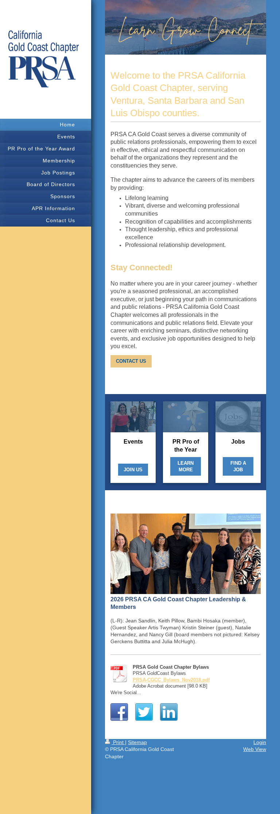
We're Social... (125, 692)
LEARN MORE (186, 466)
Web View (254, 749)
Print (118, 742)
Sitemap (137, 742)
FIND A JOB (238, 466)
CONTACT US (131, 361)
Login (259, 742)
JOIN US (133, 469)
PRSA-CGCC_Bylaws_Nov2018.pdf (171, 680)
